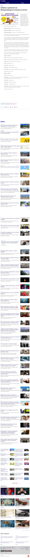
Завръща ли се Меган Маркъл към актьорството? (19, 469)
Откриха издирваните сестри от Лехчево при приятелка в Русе (10, 203)
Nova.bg (1, 548)
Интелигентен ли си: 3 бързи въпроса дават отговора (7, 507)
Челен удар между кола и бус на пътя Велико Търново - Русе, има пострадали (10, 358)
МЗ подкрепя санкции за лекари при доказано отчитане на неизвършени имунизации (10, 418)
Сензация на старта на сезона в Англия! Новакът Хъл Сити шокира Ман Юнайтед (22, 542)
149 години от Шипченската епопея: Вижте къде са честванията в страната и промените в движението (19, 450)
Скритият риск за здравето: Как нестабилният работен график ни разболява (7, 542)
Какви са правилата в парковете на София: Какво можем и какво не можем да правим (9, 307)
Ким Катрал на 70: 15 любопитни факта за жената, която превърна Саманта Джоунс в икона (22, 537)
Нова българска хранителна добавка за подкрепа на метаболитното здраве (4, 470)
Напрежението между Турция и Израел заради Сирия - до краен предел (10, 146)
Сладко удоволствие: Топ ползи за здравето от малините (10, 293)
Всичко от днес (15, 483)
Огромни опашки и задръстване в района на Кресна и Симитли (10, 160)
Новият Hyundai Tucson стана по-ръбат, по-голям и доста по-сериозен (21, 518)
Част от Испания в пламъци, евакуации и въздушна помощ (9, 153)
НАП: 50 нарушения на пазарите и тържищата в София (10, 182)
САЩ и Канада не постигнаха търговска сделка (10, 225)
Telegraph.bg (4, 548)
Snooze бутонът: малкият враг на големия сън (22, 528)
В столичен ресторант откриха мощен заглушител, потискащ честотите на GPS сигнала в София (9, 372)
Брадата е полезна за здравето (20, 495)
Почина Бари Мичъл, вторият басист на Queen (10, 278)
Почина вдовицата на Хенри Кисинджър (9, 343)
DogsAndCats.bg (9, 547)
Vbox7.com (4, 547)
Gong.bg (6, 547)
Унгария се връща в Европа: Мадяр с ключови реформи (10, 286)
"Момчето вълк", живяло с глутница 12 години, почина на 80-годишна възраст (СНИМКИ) (7, 537)
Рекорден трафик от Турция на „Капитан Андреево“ (9, 251)
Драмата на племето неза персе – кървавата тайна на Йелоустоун (10, 174)
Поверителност (23, 548)
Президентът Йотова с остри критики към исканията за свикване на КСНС (5, 479)
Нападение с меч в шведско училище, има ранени (9, 411)
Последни (7, 2)
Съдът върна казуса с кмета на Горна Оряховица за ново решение (8, 388)
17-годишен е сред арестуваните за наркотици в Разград (10, 219)
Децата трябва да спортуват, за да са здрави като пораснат (5, 454)
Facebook (28, 547)
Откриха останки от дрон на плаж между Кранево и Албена (19, 478)
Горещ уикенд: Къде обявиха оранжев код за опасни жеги (4, 463)
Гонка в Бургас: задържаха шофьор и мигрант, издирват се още (19, 474)
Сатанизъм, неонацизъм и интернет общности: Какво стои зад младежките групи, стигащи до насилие (10, 314)
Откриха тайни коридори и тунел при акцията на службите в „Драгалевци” (10, 233)
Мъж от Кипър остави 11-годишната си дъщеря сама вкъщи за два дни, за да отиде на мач (10, 322)
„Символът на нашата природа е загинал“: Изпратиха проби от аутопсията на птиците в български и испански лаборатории (10, 329)
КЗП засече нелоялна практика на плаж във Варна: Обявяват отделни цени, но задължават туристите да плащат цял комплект (10, 403)
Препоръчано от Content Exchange (25, 530)
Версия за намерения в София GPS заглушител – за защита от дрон (10, 258)
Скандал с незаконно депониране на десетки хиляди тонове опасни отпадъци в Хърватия (10, 265)
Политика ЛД (27, 548)
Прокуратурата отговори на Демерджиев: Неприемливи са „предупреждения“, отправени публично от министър (9, 432)
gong (16, 544)
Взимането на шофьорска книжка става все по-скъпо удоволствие (9, 133)
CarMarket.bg (13, 547)
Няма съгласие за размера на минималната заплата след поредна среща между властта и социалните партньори (10, 381)
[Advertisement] (15, 114)
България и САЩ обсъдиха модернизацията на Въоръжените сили (10, 351)
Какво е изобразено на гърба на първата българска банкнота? (9, 300)
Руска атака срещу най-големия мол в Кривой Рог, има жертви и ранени (10, 337)
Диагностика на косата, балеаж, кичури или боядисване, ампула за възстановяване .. (10, 242)
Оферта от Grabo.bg (2, 240)
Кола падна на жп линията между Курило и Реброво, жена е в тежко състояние (9, 126)
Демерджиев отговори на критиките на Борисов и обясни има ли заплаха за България (10, 395)
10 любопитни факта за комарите (6, 528)
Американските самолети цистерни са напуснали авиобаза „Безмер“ (8, 196)
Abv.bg (1, 547)
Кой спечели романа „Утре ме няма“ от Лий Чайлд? (7, 496)
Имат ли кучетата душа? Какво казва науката (10, 166)
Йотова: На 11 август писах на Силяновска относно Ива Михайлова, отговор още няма (9, 189)
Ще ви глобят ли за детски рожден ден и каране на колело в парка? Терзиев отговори (19, 459)
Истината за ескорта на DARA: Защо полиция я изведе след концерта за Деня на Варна (19, 464)
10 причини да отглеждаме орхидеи (6, 517)
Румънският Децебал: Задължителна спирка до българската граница (10, 272)
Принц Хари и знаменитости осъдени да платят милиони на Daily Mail (9, 425)
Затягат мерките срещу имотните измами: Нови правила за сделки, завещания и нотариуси (9, 440)
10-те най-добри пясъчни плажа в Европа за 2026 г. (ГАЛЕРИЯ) (5, 450)
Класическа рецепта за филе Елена (20, 506)
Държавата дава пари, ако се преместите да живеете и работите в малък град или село (19, 455)
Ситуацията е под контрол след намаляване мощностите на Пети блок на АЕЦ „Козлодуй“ (5, 459)
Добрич (3, 121)
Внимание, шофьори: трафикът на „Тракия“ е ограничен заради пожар (5, 474)
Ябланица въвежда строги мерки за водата (9, 139)
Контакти (25, 547)
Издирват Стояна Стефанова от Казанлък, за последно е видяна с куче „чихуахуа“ (10, 365)
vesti (1, 544)
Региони (22, 2)
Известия (28, 549)
